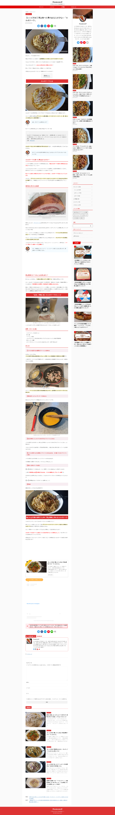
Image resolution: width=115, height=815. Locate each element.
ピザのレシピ (84, 215)
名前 (27, 682)
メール (28, 687)
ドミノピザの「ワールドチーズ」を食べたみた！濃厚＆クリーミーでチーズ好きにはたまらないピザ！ (82, 148)
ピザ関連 (63, 6)
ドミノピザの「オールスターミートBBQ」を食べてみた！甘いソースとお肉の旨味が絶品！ (82, 174)
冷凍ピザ (82, 218)
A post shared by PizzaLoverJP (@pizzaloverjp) (44, 620)
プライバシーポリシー (78, 233)
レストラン (52, 6)
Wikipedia (32, 140)
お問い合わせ (76, 236)
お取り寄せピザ (77, 212)
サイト (27, 693)
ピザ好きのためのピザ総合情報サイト (57, 811)
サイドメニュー (77, 215)
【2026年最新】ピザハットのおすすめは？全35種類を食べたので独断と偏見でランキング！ (82, 284)
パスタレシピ (73, 6)
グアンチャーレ (37, 222)
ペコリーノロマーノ (34, 237)
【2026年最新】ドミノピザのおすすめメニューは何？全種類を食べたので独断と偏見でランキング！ (82, 306)
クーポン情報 (84, 212)
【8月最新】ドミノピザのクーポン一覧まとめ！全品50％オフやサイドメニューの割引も (82, 262)
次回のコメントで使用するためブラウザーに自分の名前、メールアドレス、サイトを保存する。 (47, 699)
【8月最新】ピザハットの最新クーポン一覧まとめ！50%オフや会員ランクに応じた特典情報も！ (82, 344)
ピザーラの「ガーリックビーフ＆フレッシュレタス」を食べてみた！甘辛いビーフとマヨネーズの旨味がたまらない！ (82, 94)
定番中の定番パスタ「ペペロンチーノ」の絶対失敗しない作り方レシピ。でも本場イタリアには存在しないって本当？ (57, 782)
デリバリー (41, 6)
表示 (48, 75)
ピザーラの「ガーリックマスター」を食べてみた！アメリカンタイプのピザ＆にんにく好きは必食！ (82, 67)
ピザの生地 (76, 218)
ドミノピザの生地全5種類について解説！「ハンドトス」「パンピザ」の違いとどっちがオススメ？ (82, 325)
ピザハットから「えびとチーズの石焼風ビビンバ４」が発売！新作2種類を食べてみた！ (83, 121)
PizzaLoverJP (57, 2)
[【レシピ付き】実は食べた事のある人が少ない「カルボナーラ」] (45, 26)
